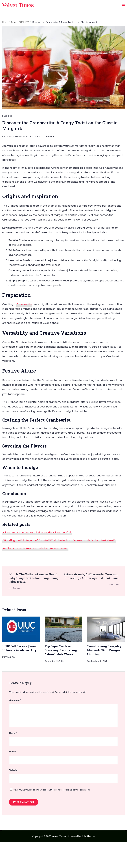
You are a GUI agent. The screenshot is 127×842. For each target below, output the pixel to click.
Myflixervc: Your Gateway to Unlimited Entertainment (35, 548)
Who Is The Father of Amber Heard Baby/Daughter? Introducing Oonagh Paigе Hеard (35, 577)
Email (12, 751)
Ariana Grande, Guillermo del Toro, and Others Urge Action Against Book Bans (91, 576)
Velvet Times (18, 5)
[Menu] (123, 5)
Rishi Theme (88, 836)
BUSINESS (7, 116)
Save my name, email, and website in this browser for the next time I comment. (51, 789)
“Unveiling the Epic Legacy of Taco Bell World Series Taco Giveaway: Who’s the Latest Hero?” (59, 540)
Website (13, 770)
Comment (15, 700)
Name (13, 733)
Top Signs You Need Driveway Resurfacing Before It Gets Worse (61, 650)
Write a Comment (44, 137)
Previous (17, 588)
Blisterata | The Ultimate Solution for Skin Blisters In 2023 (37, 532)
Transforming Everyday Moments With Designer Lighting (104, 650)
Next (111, 584)
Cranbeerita (24, 304)
